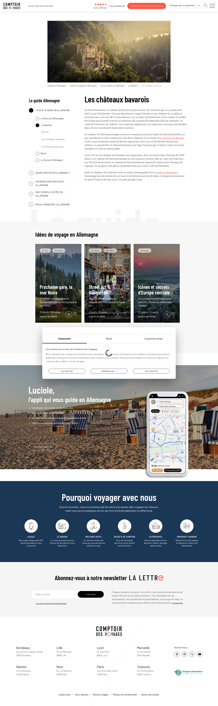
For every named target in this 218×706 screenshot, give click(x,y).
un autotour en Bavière (171, 137)
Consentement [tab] (64, 338)
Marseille (143, 648)
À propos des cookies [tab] (153, 338)
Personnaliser (107, 371)
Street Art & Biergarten (107, 295)
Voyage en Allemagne (56, 85)
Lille (59, 648)
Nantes (21, 667)
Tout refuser (67, 371)
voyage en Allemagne (166, 172)
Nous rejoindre (81, 694)
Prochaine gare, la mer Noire (58, 295)
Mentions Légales (100, 694)
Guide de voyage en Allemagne (83, 85)
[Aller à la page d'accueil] (13, 6)
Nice (60, 667)
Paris (100, 667)
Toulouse (143, 667)
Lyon (100, 648)
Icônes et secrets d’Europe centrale (155, 295)
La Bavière (133, 85)
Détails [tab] (109, 338)
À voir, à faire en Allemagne (112, 85)
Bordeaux (23, 648)
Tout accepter (151, 371)
